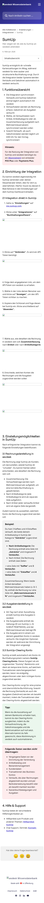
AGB (35, 891)
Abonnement (14, 158)
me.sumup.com (14, 206)
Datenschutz (25, 891)
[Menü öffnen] (39, 4)
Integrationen (8, 32)
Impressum (12, 891)
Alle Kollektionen (9, 30)
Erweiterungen (25, 30)
